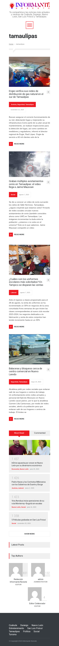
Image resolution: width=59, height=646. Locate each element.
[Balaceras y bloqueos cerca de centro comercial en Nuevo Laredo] (29, 349)
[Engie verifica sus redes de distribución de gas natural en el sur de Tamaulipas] (29, 72)
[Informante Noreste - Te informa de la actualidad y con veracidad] (29, 6)
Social (13, 194)
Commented (39, 433)
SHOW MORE (29, 534)
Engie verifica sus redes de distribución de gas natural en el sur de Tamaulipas (26, 94)
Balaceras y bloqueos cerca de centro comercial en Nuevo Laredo (25, 371)
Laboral (13, 292)
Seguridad (21, 104)
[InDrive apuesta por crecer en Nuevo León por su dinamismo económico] (29, 447)
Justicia (13, 104)
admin (40, 579)
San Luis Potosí (35, 628)
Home (11, 44)
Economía (15, 469)
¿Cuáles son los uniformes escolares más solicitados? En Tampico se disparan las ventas (26, 282)
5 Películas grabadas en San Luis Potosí (29, 520)
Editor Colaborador (37, 603)
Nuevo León (24, 469)
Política (26, 631)
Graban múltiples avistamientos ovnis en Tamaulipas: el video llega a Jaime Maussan (26, 184)
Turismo (13, 634)
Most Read (19, 433)
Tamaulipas (30, 104)
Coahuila (13, 625)
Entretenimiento (16, 628)
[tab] (19, 434)
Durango (24, 625)
